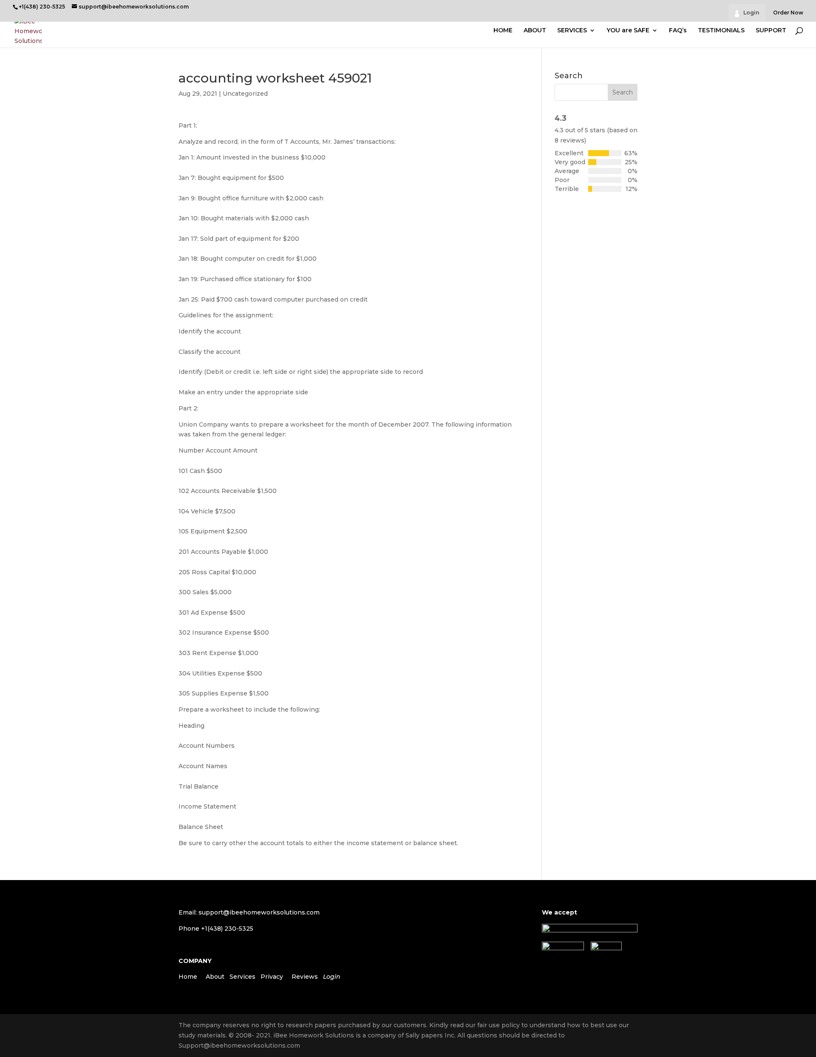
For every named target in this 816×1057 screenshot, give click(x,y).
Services (242, 976)
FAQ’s (678, 30)
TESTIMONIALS (721, 30)
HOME (503, 30)
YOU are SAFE (627, 30)
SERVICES (572, 30)
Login (751, 12)
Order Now (788, 13)
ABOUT (535, 30)
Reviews (305, 976)
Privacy (272, 976)
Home (187, 976)
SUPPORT (771, 30)
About (215, 976)
